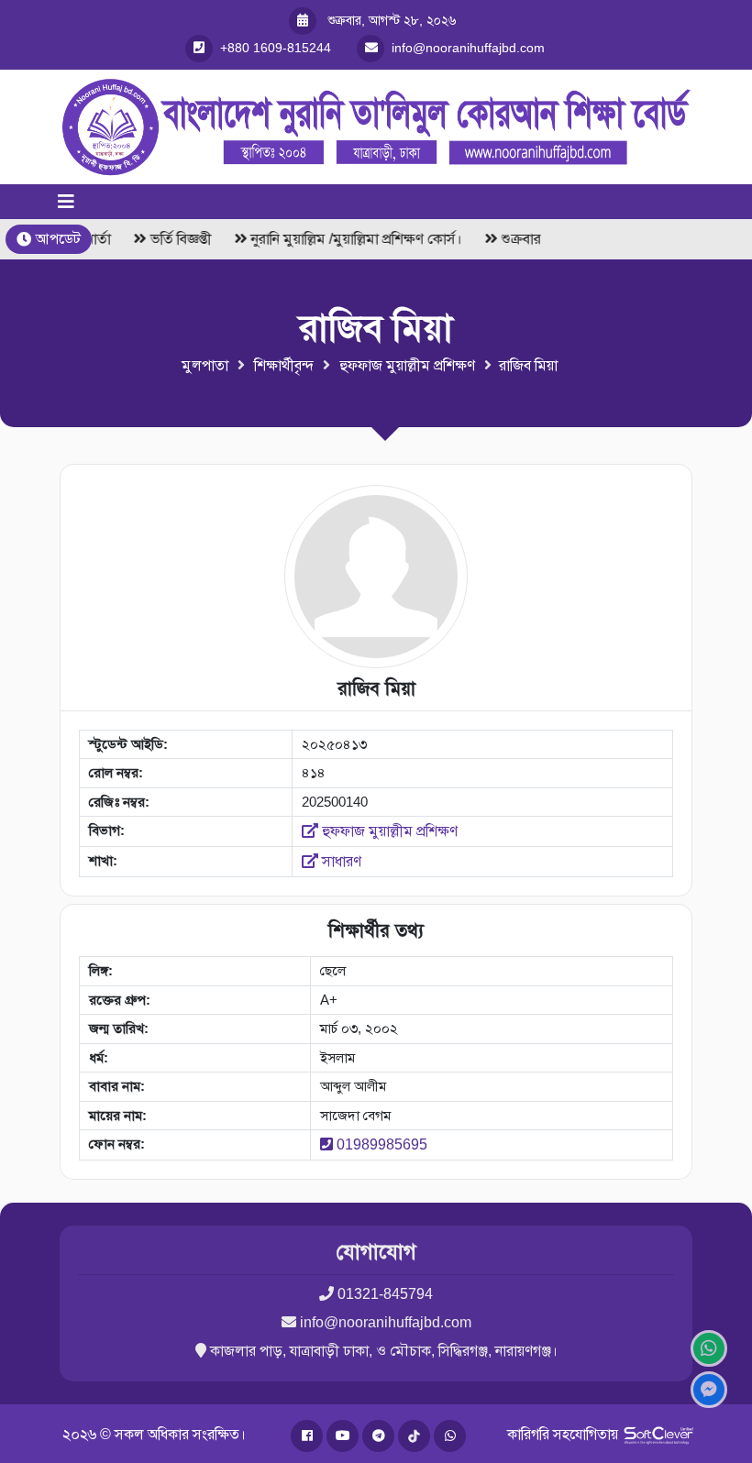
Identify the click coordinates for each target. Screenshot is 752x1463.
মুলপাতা (205, 365)
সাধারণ (339, 861)
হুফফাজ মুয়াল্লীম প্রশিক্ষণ (407, 365)
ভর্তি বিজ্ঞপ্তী (176, 239)
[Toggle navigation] (66, 201)
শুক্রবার (516, 239)
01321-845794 (385, 1294)
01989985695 (382, 1144)
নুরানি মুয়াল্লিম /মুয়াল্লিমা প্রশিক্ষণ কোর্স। (352, 239)
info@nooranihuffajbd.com (385, 1322)
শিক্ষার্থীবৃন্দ (284, 365)
